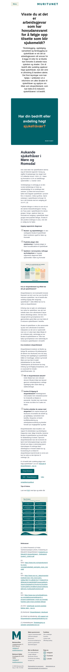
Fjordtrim (45, 636)
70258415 (15, 648)
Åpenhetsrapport (32, 644)
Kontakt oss (31, 660)
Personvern (31, 638)
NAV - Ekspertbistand (29, 477)
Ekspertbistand (27, 471)
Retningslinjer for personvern (36, 666)
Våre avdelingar (47, 634)
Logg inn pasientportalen (34, 634)
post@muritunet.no (17, 650)
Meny (15, 4)
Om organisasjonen (33, 652)
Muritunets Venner (33, 656)
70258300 (15, 660)
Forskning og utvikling (34, 658)
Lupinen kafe (46, 638)
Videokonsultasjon (33, 636)
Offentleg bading (47, 640)
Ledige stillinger (32, 654)
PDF (28, 490)
